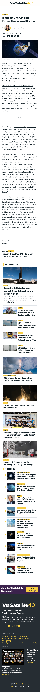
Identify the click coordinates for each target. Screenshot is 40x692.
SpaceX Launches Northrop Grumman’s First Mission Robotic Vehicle (27, 325)
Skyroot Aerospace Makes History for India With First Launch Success (26, 350)
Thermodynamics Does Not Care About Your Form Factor (26, 547)
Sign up (29, 662)
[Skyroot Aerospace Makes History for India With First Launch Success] (10, 348)
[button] (2, 3)
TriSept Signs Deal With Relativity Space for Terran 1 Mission (17, 255)
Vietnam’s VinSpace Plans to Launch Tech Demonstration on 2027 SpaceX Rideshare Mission (19, 434)
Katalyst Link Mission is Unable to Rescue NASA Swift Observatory (25, 535)
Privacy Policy (6, 641)
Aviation (4, 243)
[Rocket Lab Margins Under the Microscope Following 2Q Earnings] (20, 450)
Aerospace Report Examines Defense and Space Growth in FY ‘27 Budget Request (25, 524)
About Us (5, 636)
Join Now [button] (31, 589)
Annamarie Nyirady (18, 28)
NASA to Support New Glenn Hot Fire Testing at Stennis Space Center (26, 312)
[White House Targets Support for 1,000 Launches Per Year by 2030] (20, 365)
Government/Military (10, 375)
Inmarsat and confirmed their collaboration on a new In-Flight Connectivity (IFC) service (19, 129)
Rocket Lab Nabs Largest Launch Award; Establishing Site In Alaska (18, 290)
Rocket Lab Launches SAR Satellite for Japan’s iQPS (18, 406)
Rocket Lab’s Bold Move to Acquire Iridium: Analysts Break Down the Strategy (26, 488)
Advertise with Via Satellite (18, 636)
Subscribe (5, 675)
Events (13, 638)
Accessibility (33, 643)
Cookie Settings (23, 638)
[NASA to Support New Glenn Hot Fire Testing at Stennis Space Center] (10, 310)
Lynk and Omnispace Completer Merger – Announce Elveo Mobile (25, 570)
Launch (5, 14)
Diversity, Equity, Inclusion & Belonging (14, 643)
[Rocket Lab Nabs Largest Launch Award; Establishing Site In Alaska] (20, 275)
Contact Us (5, 638)
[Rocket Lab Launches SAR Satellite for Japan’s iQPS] (20, 393)
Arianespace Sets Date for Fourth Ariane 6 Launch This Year (27, 337)
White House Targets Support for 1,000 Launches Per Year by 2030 (17, 379)
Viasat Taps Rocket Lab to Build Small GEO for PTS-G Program (26, 559)
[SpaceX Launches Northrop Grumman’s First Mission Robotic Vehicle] (10, 323)
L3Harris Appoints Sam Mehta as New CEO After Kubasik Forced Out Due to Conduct (26, 500)
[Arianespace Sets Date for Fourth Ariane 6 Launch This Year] (10, 335)
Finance (6, 459)
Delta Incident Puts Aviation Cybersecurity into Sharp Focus (26, 512)
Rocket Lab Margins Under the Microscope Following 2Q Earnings (18, 463)
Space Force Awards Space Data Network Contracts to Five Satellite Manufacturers (26, 476)
